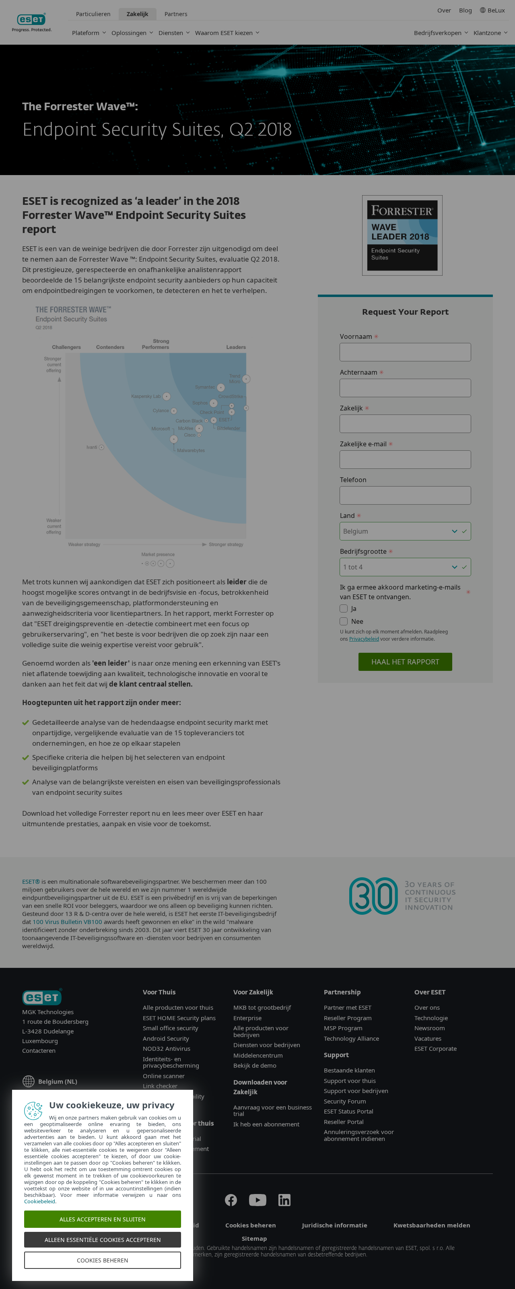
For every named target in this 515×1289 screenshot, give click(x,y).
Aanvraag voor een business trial (272, 1110)
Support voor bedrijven (356, 1091)
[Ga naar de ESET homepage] (32, 22)
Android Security (166, 1038)
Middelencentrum (258, 1055)
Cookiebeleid (39, 1201)
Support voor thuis (350, 1081)
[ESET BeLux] (42, 997)
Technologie (431, 1018)
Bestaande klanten (349, 1070)
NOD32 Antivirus (166, 1048)
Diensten (171, 33)
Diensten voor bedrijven (266, 1045)
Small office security (170, 1028)
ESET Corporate (435, 1048)
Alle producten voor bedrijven (260, 1031)
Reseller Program (348, 1018)
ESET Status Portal (348, 1111)
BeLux (496, 10)
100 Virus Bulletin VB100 (68, 922)
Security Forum (345, 1101)
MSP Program (343, 1028)
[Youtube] (257, 1204)
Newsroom (429, 1028)
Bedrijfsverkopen (437, 33)
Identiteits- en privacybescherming (171, 1062)
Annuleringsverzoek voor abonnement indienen (359, 1135)
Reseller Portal (344, 1122)
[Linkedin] (284, 1204)
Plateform (85, 33)
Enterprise (247, 1018)
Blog (465, 10)
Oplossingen (128, 33)
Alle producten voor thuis (178, 1007)
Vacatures (427, 1038)
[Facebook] (231, 1204)
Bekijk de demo (254, 1065)
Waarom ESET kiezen (224, 33)
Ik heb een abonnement (266, 1124)
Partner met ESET (347, 1007)
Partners (176, 14)
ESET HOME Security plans (179, 1018)
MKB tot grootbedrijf (262, 1007)
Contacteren (39, 1050)
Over (444, 10)
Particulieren (93, 14)
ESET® (31, 881)
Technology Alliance (351, 1038)
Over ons (427, 1007)
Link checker (160, 1086)
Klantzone (487, 33)
